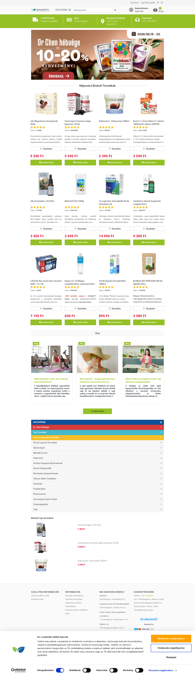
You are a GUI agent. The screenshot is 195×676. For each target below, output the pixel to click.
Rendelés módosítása (74, 596)
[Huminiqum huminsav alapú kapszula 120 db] (80, 104)
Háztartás (37, 484)
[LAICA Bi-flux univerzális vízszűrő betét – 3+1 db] (46, 264)
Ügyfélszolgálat (148, 2)
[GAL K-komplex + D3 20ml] (46, 184)
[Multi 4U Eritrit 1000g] (80, 184)
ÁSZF (67, 614)
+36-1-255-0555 (147, 596)
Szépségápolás (40, 504)
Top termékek (39, 432)
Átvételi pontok (37, 599)
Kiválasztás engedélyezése (171, 648)
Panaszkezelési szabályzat (76, 610)
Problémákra (39, 489)
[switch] (87, 670)
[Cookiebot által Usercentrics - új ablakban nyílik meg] (18, 670)
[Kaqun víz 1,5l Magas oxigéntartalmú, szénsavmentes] (80, 264)
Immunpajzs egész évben (45, 499)
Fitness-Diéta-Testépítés (44, 478)
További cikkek (97, 411)
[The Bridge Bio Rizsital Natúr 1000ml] (114, 264)
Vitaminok (38, 458)
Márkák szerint (40, 453)
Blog (36, 343)
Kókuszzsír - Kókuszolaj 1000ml (92, 561)
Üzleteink (134, 2)
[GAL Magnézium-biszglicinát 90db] (46, 104)
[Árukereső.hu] (148, 620)
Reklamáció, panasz (73, 603)
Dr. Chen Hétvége (41, 427)
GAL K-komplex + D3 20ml (89, 525)
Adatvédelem (70, 606)
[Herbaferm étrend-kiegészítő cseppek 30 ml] (149, 184)
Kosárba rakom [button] (47, 163)
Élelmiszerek (39, 494)
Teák (35, 509)
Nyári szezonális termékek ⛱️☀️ (48, 437)
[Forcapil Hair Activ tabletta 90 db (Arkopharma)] (114, 184)
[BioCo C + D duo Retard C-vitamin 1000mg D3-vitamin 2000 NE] (149, 104)
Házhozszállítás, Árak (40, 596)
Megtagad (171, 657)
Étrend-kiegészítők (42, 468)
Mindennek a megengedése (171, 638)
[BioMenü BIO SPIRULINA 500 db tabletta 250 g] (149, 264)
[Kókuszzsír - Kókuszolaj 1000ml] (114, 104)
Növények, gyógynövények (45, 473)
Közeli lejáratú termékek (45, 442)
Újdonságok (39, 448)
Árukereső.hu (149, 624)
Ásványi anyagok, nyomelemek (47, 463)
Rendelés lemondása (74, 599)
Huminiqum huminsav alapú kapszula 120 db (98, 543)
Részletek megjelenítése (161, 670)
